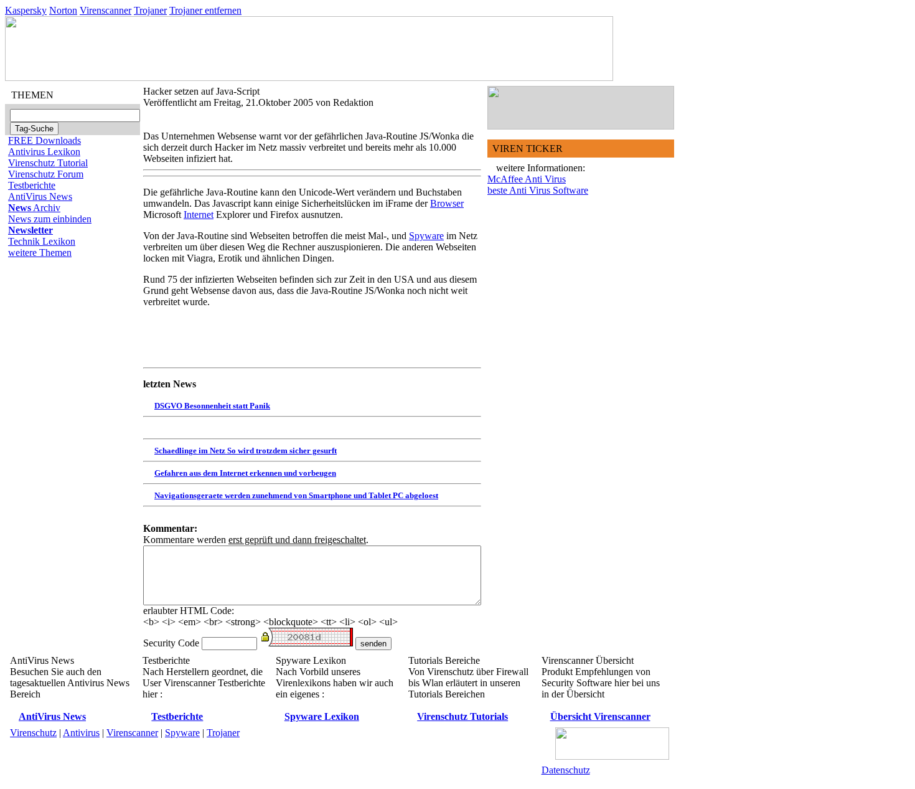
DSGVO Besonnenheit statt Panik (212, 405)
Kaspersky (26, 10)
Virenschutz (33, 732)
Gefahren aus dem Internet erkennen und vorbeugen (245, 473)
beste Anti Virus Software (537, 190)
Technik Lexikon (41, 241)
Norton (63, 10)
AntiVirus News (40, 196)
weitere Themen (40, 252)
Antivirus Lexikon (44, 151)
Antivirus (81, 732)
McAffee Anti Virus (526, 179)
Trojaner (150, 10)
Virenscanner (105, 10)
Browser (447, 203)
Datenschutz (566, 770)
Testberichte (31, 185)
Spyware (426, 235)
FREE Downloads (44, 140)
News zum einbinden (50, 219)
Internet (199, 214)
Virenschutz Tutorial (48, 163)
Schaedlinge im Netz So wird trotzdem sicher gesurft (245, 450)
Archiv (34, 207)
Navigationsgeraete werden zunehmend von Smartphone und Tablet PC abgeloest (296, 495)
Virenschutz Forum (45, 174)
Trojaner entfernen (205, 10)
